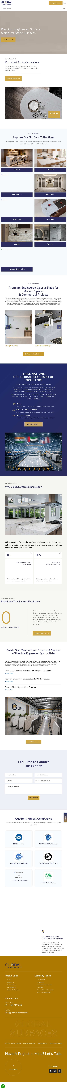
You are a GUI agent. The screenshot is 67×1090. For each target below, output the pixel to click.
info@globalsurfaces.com (16, 1013)
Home (9, 980)
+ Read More (9, 673)
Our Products (41, 980)
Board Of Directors (13, 990)
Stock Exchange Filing (44, 992)
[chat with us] (3, 1086)
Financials (40, 987)
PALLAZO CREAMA (50, 113)
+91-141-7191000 (13, 1005)
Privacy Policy (42, 1044)
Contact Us (40, 982)
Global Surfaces (16, 1044)
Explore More (32, 424)
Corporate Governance (44, 985)
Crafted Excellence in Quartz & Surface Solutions (52, 937)
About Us (10, 982)
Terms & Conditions (55, 1044)
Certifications (11, 987)
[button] (59, 327)
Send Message (33, 798)
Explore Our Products (32, 354)
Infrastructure (11, 985)
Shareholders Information (45, 990)
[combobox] (38, 781)
